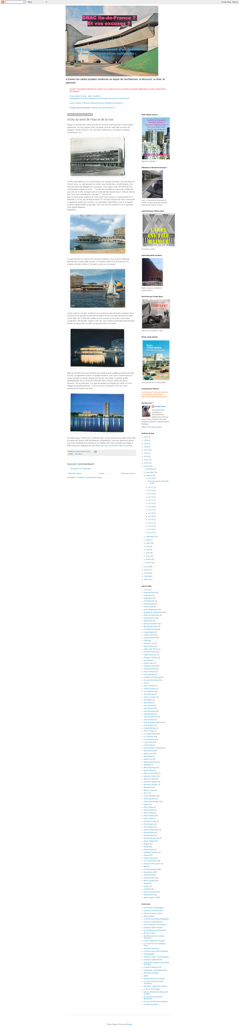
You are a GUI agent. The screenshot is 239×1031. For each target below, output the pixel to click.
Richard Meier (149, 835)
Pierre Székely (149, 816)
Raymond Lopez (150, 821)
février (148, 559)
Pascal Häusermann (151, 802)
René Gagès (148, 824)
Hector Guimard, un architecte (155, 925)
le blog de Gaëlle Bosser (153, 960)
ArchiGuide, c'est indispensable (155, 970)
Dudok (146, 641)
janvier (149, 563)
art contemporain (150, 869)
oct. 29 (151, 478)
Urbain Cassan (149, 858)
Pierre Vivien (148, 818)
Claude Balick (149, 632)
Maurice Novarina (150, 762)
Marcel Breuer (149, 751)
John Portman (149, 725)
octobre (149, 476)
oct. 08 (151, 520)
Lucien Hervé (149, 742)
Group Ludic (148, 663)
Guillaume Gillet (150, 666)
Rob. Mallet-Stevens (151, 838)
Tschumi (147, 855)
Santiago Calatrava (151, 852)
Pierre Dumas (149, 810)
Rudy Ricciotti (149, 850)
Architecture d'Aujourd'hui (153, 612)
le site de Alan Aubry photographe (156, 919)
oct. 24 (151, 490)
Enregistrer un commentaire (81, 469)
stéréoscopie (148, 895)
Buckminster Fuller (151, 626)
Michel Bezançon (150, 768)
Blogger (129, 1024)
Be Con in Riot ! (149, 933)
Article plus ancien (128, 473)
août (148, 540)
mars (148, 556)
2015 (146, 457)
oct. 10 (151, 513)
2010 (146, 570)
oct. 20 (151, 497)
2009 (146, 573)
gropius (146, 886)
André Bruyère (149, 601)
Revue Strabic (149, 916)
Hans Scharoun (149, 672)
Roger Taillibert (149, 841)
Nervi (146, 793)
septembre (150, 537)
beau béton (148, 872)
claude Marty (148, 875)
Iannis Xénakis (149, 686)
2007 (146, 580)
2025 (146, 437)
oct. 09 (151, 516)
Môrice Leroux (149, 790)
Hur (145, 683)
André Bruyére (149, 604)
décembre (150, 469)
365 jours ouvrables (151, 973)
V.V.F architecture (150, 861)
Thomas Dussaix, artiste (153, 913)
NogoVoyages (149, 954)
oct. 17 (151, 500)
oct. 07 (151, 523)
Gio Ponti (147, 660)
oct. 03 (151, 526)
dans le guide (149, 881)
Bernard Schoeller (150, 624)
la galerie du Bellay (151, 1004)
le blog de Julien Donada (153, 928)
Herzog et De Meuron (152, 680)
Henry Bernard (149, 675)
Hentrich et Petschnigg (152, 677)
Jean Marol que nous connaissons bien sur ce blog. (112, 446)
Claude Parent (149, 638)
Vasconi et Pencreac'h (152, 864)
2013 (146, 463)
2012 (146, 466)
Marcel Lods (148, 754)
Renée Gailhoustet (151, 830)
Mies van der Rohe (151, 773)
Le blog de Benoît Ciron (153, 967)
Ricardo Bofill (149, 833)
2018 (146, 447)
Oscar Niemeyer (150, 796)
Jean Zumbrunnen (151, 717)
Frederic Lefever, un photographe (156, 957)
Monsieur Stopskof (151, 782)
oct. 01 (151, 533)
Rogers (146, 844)
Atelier (146, 976)
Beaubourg (148, 621)
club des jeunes (150, 878)
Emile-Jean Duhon (151, 649)
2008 (146, 576)
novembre (150, 472)
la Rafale (147, 889)
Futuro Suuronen (150, 655)
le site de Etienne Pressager (154, 941)
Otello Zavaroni (149, 799)
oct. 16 (151, 503)
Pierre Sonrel (149, 813)
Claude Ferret (149, 635)
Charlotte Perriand (151, 629)
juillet (148, 543)
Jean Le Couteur (150, 697)
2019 (146, 444)
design (146, 883)
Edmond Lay (148, 643)
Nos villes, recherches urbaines (155, 986)
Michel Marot (148, 770)
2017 (146, 450)
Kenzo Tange (149, 731)
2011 (146, 567)
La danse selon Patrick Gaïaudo (156, 951)
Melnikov (147, 765)
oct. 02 (151, 529)
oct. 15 (151, 507)
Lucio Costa (148, 745)
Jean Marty (148, 703)
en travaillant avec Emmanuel (155, 930)
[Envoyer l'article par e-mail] (95, 451)
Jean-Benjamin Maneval (153, 722)
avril (148, 553)
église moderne (149, 897)
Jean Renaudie (149, 711)
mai (147, 550)
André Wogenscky (150, 610)
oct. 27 (151, 487)
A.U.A (146, 590)
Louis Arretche (149, 739)
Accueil (101, 473)
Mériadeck (148, 787)
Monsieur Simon (150, 779)
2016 (146, 453)
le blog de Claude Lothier (153, 910)
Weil (145, 866)
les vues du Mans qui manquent (156, 1001)
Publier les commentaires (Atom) (90, 477)
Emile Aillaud (149, 646)
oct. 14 (151, 510)
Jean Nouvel (148, 706)
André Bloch (148, 598)
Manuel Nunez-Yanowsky (153, 748)
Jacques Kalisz (149, 689)
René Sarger (148, 827)
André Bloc (148, 595)
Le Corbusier (149, 737)
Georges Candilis (150, 657)
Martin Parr (148, 759)
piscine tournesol (150, 892)
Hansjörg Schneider (151, 948)
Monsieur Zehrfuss (151, 785)
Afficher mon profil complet (152, 427)
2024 (146, 440)
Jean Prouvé (148, 708)
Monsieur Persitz (150, 776)
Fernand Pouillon (150, 652)
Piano (146, 804)
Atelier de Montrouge (151, 615)
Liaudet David (160, 406)
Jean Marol (78, 454)
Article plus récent (74, 473)
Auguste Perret (149, 618)
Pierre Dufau (148, 807)
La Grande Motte (150, 734)
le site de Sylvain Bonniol (153, 922)
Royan (146, 847)
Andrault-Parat (149, 593)
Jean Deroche (149, 694)
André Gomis (149, 607)
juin (147, 546)
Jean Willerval (149, 714)
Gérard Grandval (150, 669)
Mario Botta (148, 756)
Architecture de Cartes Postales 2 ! (103, 108)
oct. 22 (151, 494)
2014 (146, 460)
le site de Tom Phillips (152, 989)
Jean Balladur (149, 691)
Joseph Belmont (150, 728)
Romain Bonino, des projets (154, 979)
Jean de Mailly (149, 720)
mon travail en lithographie (154, 908)
